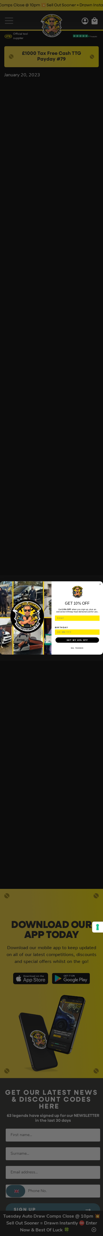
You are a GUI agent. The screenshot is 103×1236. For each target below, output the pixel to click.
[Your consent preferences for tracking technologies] (97, 927)
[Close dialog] (100, 584)
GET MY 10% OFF (77, 640)
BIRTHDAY (61, 627)
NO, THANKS (77, 648)
